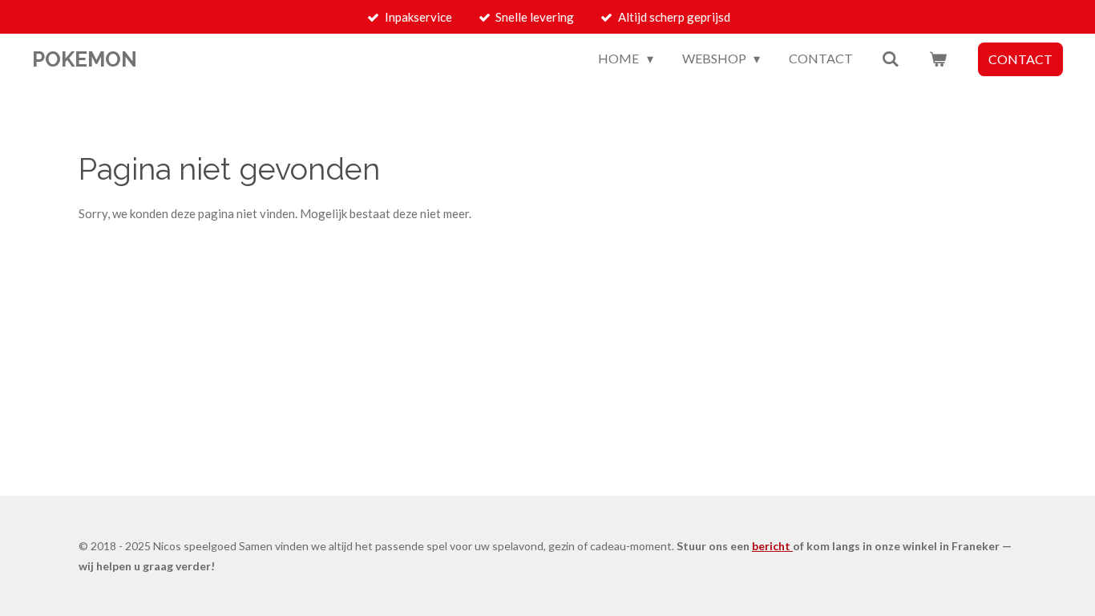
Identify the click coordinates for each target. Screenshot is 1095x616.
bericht (772, 546)
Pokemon (84, 59)
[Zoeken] (890, 58)
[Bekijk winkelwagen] (938, 58)
